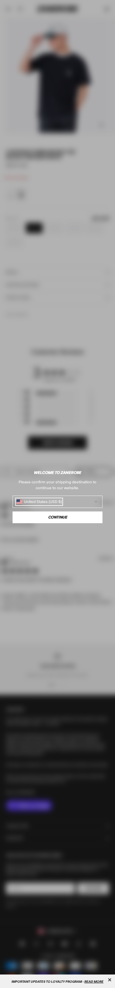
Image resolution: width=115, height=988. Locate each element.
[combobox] (39, 502)
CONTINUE (57, 517)
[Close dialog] (110, 980)
